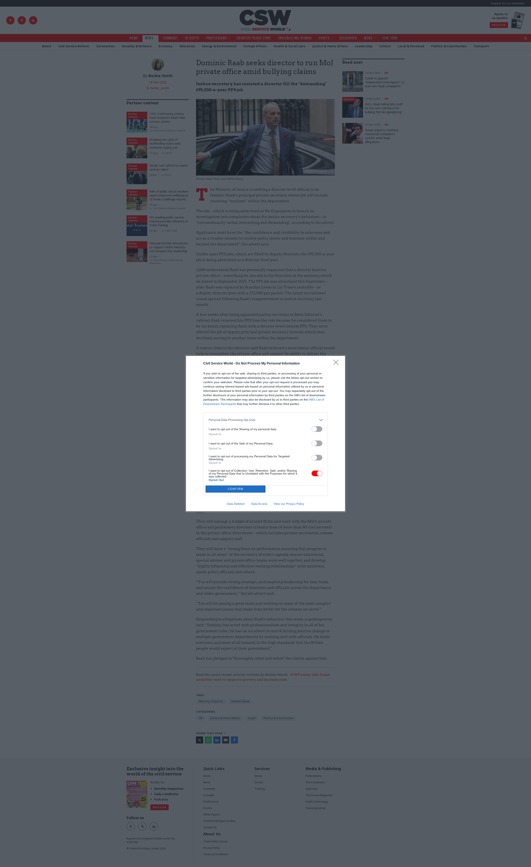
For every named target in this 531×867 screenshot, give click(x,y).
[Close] (337, 364)
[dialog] (265, 434)
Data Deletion (236, 503)
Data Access (259, 503)
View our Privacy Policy (289, 503)
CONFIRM (235, 488)
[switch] (317, 429)
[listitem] (265, 420)
